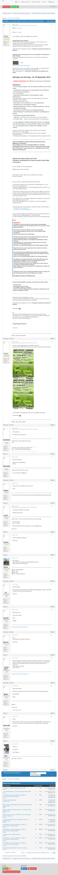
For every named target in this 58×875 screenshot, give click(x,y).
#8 (51, 557)
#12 (51, 658)
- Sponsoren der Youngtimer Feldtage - (11, 834)
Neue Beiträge (26, 2)
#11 (51, 635)
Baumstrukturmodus (51, 21)
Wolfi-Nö (53, 837)
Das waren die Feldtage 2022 (9, 800)
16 (35, 819)
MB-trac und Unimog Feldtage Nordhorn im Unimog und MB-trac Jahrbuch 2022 (17, 805)
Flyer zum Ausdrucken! (18, 71)
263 (36, 829)
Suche (45, 2)
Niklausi (53, 842)
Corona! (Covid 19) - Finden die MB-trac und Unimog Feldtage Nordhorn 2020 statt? (17, 815)
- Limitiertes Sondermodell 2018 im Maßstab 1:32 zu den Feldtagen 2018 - (15, 820)
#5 (51, 483)
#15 (51, 743)
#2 (51, 341)
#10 (51, 609)
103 (36, 824)
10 (35, 799)
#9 (51, 584)
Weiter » (18, 18)
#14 (51, 716)
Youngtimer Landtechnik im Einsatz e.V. (22, 13)
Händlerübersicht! (25, 117)
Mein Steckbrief (16, 710)
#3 (51, 428)
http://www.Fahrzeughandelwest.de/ (20, 627)
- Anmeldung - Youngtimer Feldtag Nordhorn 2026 (14, 788)
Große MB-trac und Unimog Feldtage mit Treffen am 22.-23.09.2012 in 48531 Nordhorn (14, 838)
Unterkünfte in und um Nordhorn (21, 208)
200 (36, 837)
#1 (51, 24)
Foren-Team (33, 868)
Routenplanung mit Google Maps (22, 65)
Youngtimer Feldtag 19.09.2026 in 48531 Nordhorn (43, 13)
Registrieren (15, 7)
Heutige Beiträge (36, 2)
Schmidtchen (36, 429)
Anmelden (6, 7)
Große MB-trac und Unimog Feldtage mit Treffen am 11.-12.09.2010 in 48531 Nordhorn (14, 843)
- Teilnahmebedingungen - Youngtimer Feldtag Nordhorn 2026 (17, 791)
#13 (51, 685)
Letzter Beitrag (47, 787)
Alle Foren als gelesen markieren (11, 871)
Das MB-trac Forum (6, 13)
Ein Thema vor (17, 772)
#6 (51, 506)
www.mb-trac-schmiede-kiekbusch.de (20, 674)
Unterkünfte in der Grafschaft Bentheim (22, 209)
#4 (51, 456)
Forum (18, 2)
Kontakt (24, 868)
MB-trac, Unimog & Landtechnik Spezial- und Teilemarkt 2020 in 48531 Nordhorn (17, 810)
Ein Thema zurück (8, 772)
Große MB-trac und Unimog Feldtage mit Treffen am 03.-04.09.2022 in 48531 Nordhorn (14, 795)
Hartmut (35, 25)
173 (36, 842)
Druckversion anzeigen (10, 852)
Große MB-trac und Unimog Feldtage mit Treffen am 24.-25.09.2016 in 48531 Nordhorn (14, 825)
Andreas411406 (52, 796)
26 (35, 795)
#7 (51, 535)
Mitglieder (52, 2)
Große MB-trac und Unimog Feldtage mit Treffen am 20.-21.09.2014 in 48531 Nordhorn (14, 830)
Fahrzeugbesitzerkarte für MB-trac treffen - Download (15, 848)
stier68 (4, 807)
